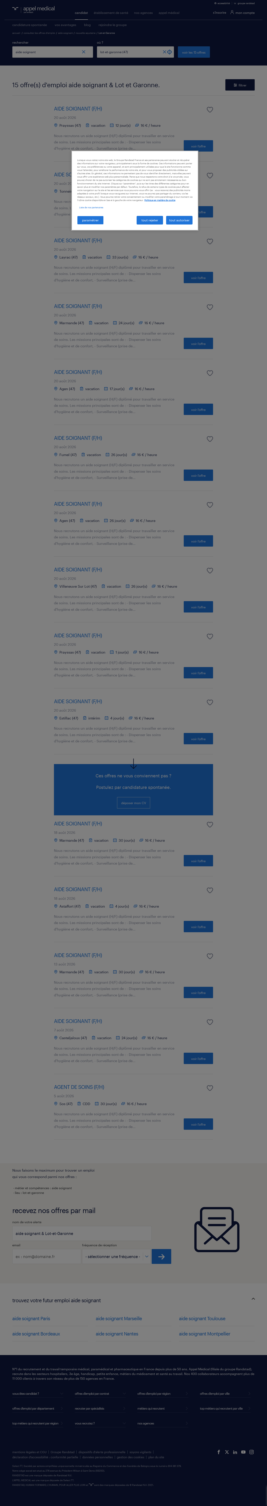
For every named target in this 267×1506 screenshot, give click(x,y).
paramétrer (90, 220)
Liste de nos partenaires (91, 207)
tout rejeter (150, 220)
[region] (134, 191)
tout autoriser (179, 220)
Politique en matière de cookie (159, 200)
